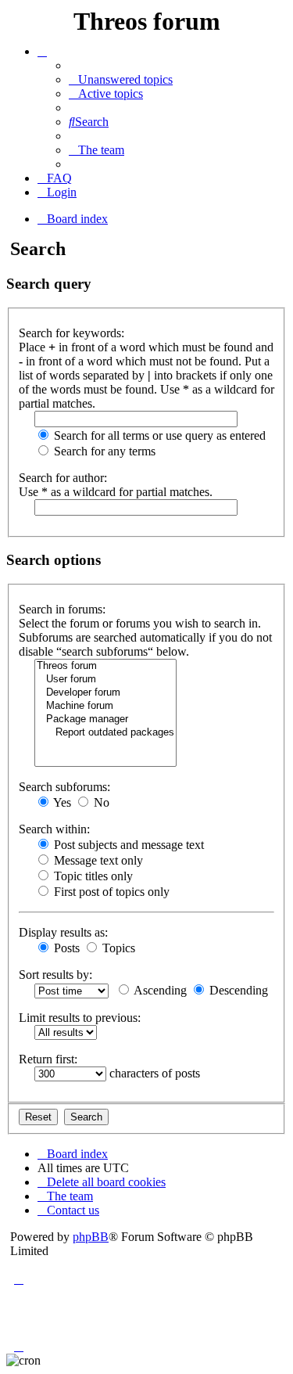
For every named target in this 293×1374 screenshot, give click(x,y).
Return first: (48, 1059)
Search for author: (63, 477)
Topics (117, 948)
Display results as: (63, 932)
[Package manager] (105, 719)
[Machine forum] (105, 706)
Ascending (159, 990)
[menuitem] (121, 79)
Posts (65, 948)
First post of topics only (110, 891)
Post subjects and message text (127, 844)
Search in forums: (62, 609)
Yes (61, 802)
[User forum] (105, 679)
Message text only (97, 860)
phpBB (91, 1236)
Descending (237, 990)
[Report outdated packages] (105, 732)
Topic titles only (92, 876)
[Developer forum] (105, 693)
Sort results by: (55, 974)
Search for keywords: (71, 333)
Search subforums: (64, 786)
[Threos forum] (105, 666)
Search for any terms (103, 451)
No (100, 802)
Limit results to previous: (80, 1017)
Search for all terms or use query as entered (158, 435)
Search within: (54, 829)
